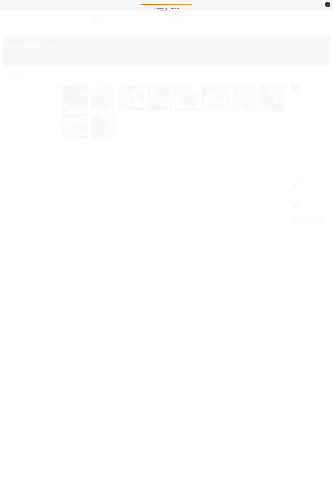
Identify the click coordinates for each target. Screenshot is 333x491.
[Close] (327, 4)
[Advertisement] (166, 33)
